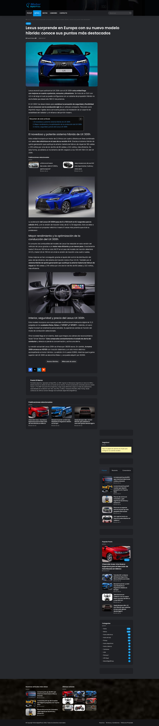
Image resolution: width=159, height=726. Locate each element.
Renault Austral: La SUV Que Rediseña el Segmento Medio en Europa (61, 421)
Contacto (63, 13)
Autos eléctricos (108, 634)
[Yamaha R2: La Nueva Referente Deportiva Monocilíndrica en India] (107, 577)
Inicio (28, 19)
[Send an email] (35, 38)
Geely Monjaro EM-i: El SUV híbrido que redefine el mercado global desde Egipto (85, 421)
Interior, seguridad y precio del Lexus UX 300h (50, 127)
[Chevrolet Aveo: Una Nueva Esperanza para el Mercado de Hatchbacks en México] (39, 412)
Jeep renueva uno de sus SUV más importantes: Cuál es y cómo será (84, 166)
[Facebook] (30, 370)
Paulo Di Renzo (31, 38)
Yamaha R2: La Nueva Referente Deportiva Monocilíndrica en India (121, 577)
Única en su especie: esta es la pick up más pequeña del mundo (121, 509)
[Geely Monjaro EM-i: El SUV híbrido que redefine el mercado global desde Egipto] (85, 412)
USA (104, 652)
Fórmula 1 (106, 655)
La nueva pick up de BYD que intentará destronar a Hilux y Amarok (122, 479)
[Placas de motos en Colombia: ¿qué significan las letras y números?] (107, 499)
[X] (35, 370)
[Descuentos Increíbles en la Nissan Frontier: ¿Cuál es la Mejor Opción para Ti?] (67, 708)
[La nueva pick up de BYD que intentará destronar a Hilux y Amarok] (107, 479)
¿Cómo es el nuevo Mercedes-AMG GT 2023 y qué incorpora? (49, 166)
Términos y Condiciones (113, 722)
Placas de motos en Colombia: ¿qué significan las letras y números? (121, 500)
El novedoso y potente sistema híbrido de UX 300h (52, 122)
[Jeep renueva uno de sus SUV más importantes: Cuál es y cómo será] (68, 165)
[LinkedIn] (39, 370)
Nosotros (102, 722)
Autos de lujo (107, 637)
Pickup (29, 13)
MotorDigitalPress (108, 661)
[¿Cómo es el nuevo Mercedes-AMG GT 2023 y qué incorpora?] (34, 165)
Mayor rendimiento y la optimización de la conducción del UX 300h (58, 124)
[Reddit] (43, 370)
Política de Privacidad (127, 722)
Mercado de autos (69, 361)
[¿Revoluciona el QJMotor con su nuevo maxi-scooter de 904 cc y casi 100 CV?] (107, 597)
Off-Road (106, 658)
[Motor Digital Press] (34, 5)
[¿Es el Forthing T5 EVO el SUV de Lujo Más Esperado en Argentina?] (91, 701)
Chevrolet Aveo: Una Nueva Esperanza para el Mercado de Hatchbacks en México (38, 421)
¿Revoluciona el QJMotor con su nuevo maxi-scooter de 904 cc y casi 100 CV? (122, 597)
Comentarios (126, 470)
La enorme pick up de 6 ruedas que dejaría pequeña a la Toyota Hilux (121, 489)
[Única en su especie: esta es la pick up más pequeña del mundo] (107, 510)
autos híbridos (53, 361)
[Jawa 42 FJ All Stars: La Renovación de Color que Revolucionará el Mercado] (79, 708)
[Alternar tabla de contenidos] (80, 119)
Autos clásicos (107, 646)
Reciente (115, 470)
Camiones (53, 13)
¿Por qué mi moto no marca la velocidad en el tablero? (122, 518)
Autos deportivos (108, 643)
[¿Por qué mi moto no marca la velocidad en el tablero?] (107, 519)
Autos (36, 13)
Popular (104, 470)
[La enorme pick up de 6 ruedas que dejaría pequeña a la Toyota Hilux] (107, 488)
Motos (45, 13)
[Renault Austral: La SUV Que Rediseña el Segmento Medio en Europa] (62, 412)
